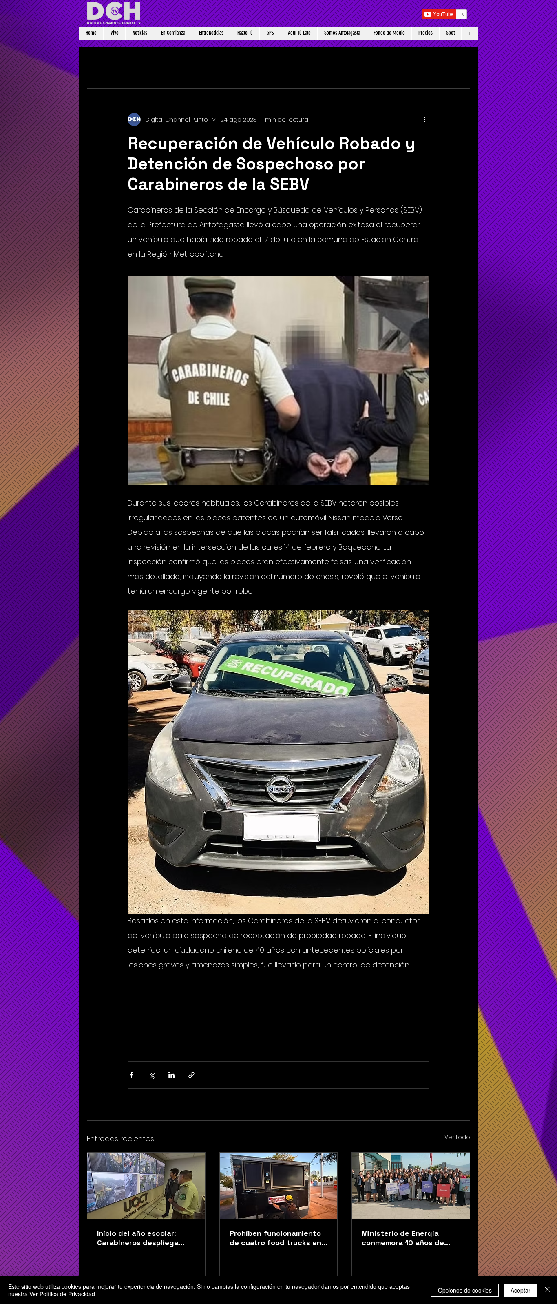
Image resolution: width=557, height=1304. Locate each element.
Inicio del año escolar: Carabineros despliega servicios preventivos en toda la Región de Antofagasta (141, 1238)
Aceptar (520, 1290)
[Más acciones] (424, 119)
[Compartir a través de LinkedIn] (171, 1075)
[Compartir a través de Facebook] (131, 1075)
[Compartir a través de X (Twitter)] (151, 1075)
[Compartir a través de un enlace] (191, 1075)
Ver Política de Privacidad (62, 1294)
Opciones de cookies (465, 1290)
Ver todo (457, 1137)
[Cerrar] (547, 1290)
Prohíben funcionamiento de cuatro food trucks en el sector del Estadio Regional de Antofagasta (275, 1238)
